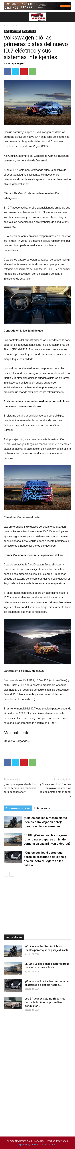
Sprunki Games (48, 1144)
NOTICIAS (15, 31)
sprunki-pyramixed (29, 1144)
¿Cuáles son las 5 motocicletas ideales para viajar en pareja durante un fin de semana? (45, 822)
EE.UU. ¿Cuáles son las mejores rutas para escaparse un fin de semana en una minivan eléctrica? (47, 839)
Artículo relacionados (18, 808)
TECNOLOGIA (29, 31)
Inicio (6, 25)
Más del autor (42, 808)
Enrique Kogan (16, 63)
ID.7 (15, 25)
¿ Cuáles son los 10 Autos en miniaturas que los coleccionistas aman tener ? (55, 790)
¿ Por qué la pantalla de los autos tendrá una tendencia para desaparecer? (20, 788)
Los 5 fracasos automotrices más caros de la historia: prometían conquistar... (45, 1002)
